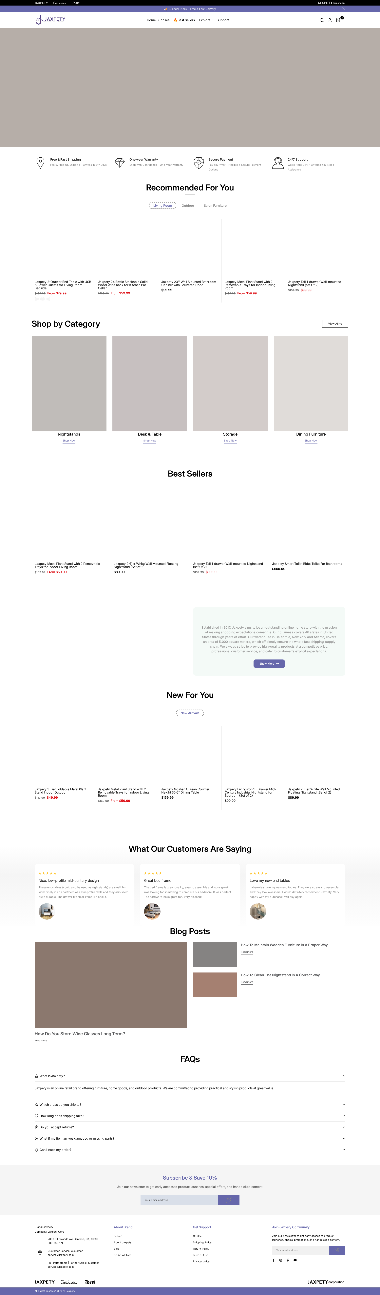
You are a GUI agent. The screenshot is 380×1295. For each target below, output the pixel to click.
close (36, 8)
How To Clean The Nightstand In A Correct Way (280, 975)
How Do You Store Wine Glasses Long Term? (80, 1033)
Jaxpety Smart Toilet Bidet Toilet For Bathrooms (307, 564)
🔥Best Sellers (184, 20)
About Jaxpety (122, 1242)
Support (223, 20)
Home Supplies (158, 20)
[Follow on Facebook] (273, 1260)
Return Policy (201, 1248)
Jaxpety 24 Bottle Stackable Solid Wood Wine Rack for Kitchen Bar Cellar (123, 285)
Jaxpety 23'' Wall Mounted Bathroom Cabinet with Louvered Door (188, 283)
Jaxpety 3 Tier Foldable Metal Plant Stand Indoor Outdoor (60, 790)
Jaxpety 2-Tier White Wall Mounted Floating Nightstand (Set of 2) (146, 565)
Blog (116, 1248)
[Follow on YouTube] (295, 1260)
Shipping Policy (202, 1242)
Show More (266, 663)
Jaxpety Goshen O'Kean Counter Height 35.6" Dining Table (185, 790)
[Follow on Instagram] (280, 1260)
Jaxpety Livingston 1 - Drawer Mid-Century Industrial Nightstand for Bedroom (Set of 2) (250, 792)
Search (118, 1236)
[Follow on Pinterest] (288, 1260)
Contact (197, 1236)
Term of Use (200, 1255)
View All (333, 323)
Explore (204, 20)
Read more (41, 1040)
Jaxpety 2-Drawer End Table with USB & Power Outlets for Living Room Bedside (63, 285)
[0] (338, 20)
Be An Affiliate (122, 1255)
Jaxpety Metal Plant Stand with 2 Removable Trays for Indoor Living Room (250, 285)
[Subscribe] (228, 1200)
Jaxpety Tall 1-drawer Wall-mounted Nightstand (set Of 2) (314, 283)
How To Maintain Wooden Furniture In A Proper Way (284, 945)
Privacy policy (201, 1261)
